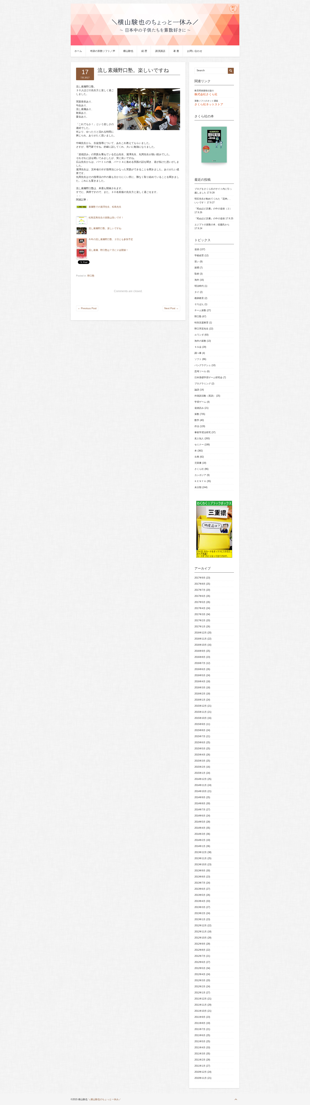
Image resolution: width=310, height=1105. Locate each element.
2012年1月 (199, 992)
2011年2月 (199, 1059)
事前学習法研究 (202, 432)
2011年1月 (199, 1065)
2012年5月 (199, 968)
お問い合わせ (194, 51)
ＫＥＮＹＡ (200, 481)
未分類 (197, 487)
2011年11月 (200, 1004)
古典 (196, 456)
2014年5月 (199, 821)
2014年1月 (199, 846)
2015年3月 (199, 760)
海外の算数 (200, 341)
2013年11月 (200, 858)
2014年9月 (199, 797)
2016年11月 (200, 638)
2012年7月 (199, 956)
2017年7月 (199, 590)
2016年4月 (199, 681)
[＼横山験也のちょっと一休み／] (155, 44)
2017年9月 (199, 577)
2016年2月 (199, 693)
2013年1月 (199, 919)
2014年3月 (199, 834)
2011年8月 (199, 1023)
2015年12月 (200, 705)
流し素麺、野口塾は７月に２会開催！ (108, 250)
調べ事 (197, 353)
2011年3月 (199, 1053)
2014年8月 (199, 803)
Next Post (171, 308)
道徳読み (199, 408)
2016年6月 (199, 669)
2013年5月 (199, 895)
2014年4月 (199, 828)
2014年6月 (199, 815)
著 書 (176, 51)
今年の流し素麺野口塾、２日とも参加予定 (111, 239)
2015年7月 (199, 736)
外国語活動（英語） (204, 395)
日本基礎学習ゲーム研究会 (208, 377)
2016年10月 (200, 644)
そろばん (199, 304)
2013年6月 (199, 889)
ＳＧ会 (197, 347)
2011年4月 (199, 1047)
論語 (196, 389)
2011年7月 (199, 1029)
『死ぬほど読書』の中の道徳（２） (213, 208)
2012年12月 (200, 925)
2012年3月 (199, 980)
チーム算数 (200, 310)
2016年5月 (199, 675)
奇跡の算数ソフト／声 (102, 51)
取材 (196, 273)
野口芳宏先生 (201, 328)
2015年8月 (199, 730)
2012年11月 (200, 931)
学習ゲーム (200, 402)
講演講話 (160, 51)
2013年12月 (200, 852)
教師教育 (199, 298)
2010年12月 (200, 1072)
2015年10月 (200, 718)
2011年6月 (199, 1035)
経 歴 (144, 51)
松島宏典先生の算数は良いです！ (106, 217)
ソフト (197, 359)
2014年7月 (199, 809)
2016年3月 (199, 687)
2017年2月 (199, 620)
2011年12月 (200, 998)
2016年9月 (199, 651)
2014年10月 (200, 791)
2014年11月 (200, 785)
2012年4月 (199, 974)
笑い (196, 261)
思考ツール (200, 371)
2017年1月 (199, 626)
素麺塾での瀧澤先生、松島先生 (105, 207)
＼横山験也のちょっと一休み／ (104, 1099)
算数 (196, 414)
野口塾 (90, 275)
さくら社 (199, 469)
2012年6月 (199, 962)
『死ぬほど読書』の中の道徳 (209, 218)
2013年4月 (199, 901)
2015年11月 (200, 712)
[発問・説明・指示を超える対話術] (215, 146)
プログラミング (202, 383)
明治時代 (199, 286)
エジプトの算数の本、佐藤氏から (211, 224)
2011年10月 (200, 1011)
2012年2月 (199, 986)
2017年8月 (199, 583)
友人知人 (199, 438)
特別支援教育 (201, 322)
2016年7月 (199, 663)
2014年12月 (200, 779)
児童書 (197, 463)
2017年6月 (199, 596)
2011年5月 (199, 1041)
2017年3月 (199, 614)
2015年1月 (199, 773)
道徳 (196, 249)
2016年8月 (199, 657)
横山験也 (128, 51)
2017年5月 (199, 602)
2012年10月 (200, 937)
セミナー (199, 444)
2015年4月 (199, 754)
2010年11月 (200, 1078)
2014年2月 (199, 840)
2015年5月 (199, 748)
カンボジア (200, 475)
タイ (196, 292)
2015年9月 (199, 724)
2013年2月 (199, 913)
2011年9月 (199, 1017)
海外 (196, 279)
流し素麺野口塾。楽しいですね (105, 228)
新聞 (196, 267)
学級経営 (199, 255)
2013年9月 (199, 870)
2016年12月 (200, 632)
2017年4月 (199, 608)
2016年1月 (199, 699)
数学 (196, 420)
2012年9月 (199, 943)
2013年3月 (199, 907)
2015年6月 (199, 742)
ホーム (78, 51)
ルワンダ (199, 334)
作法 (196, 426)
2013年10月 (200, 864)
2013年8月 (199, 876)
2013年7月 (199, 882)
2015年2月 (199, 766)
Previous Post (87, 308)
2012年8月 (199, 950)
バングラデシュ (202, 365)
